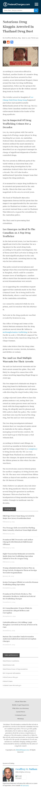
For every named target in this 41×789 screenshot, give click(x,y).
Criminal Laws (20, 715)
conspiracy (32, 449)
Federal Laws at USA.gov (10, 677)
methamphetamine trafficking (15, 332)
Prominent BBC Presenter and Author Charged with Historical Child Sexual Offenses (18, 542)
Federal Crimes (7, 681)
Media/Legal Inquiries (20, 705)
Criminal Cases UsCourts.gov (12, 685)
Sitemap (20, 719)
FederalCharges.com (22, 750)
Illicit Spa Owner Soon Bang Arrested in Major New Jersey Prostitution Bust (18, 517)
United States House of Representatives (15, 669)
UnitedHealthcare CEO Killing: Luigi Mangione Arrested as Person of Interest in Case (20, 624)
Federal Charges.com (16, 4)
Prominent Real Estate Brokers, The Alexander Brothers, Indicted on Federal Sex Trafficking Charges (19, 596)
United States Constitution (11, 661)
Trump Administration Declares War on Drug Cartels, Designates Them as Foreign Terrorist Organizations (20, 570)
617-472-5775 (25, 785)
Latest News (20, 712)
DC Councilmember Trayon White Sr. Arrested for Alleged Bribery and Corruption (17, 610)
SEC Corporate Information (11, 673)
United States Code (8, 665)
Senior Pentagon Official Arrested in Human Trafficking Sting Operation (20, 583)
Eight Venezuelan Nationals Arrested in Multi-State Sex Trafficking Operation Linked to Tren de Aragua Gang (19, 556)
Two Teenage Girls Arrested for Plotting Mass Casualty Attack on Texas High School (20, 529)
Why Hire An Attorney (20, 708)
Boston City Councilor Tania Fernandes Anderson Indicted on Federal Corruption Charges (19, 639)
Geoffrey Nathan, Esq (13, 38)
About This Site (20, 702)
